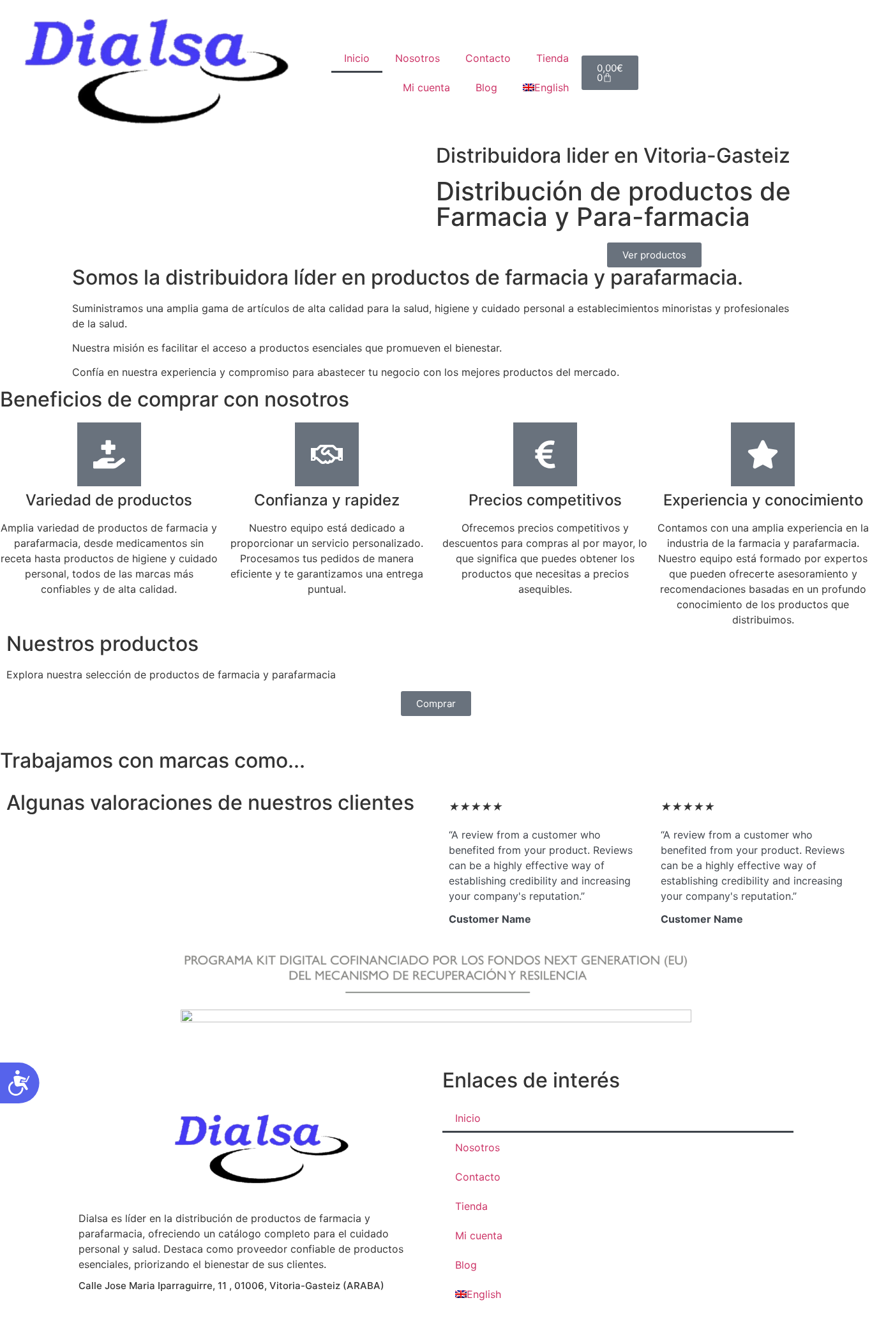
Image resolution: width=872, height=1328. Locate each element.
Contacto (488, 58)
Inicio (357, 58)
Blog (486, 87)
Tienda (552, 58)
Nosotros (417, 58)
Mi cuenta (426, 87)
